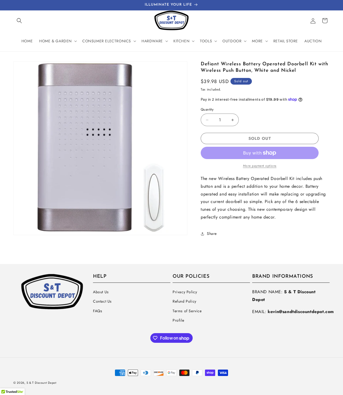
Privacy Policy (185, 292)
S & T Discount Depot (42, 383)
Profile (178, 320)
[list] (100, 148)
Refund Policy (184, 301)
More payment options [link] (260, 165)
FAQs (97, 311)
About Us (101, 292)
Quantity (207, 109)
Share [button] (212, 233)
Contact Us (102, 301)
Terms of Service (187, 311)
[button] (19, 21)
